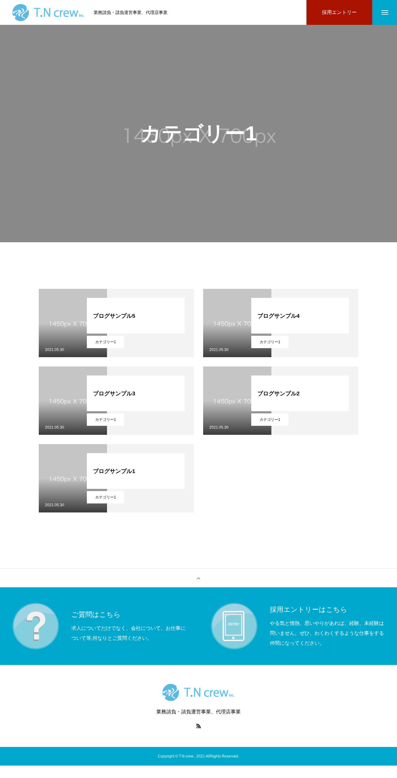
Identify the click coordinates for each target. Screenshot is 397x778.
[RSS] (198, 726)
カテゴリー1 (105, 342)
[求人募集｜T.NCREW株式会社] (48, 12)
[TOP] (198, 578)
